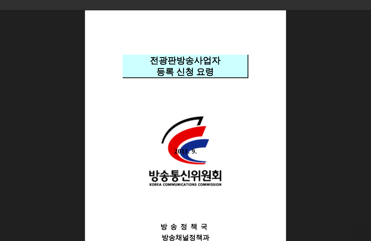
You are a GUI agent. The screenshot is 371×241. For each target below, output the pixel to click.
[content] (185, 120)
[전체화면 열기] (356, 5)
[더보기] (366, 5)
